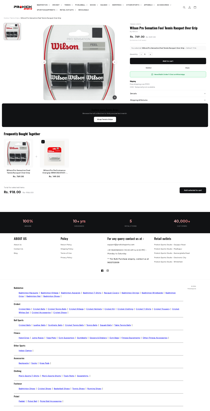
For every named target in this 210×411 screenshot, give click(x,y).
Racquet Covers (111, 293)
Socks (34, 363)
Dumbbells (82, 338)
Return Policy (66, 245)
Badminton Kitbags (49, 293)
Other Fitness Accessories (155, 338)
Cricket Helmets (94, 309)
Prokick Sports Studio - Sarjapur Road (169, 245)
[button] (43, 4)
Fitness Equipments (131, 338)
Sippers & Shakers (98, 338)
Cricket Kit (110, 309)
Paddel (22, 401)
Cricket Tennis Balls (57, 309)
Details (133, 93)
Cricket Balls (39, 309)
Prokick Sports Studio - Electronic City (170, 258)
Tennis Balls (91, 325)
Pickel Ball (32, 401)
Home (6, 18)
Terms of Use (66, 253)
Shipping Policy (67, 249)
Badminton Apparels (70, 293)
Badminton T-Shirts (92, 293)
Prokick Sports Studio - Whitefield (168, 262)
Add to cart (168, 61)
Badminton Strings (130, 293)
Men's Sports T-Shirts (29, 376)
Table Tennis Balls (122, 325)
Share (187, 68)
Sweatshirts (83, 376)
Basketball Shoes (62, 388)
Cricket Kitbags (76, 309)
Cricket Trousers (162, 309)
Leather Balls (39, 325)
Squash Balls (106, 325)
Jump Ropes (38, 338)
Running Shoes (94, 388)
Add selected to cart (193, 190)
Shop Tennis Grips (105, 119)
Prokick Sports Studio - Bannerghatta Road (172, 253)
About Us (18, 245)
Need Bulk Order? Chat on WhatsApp (169, 74)
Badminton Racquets (28, 293)
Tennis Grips (14, 18)
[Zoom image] (115, 97)
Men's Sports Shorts (51, 376)
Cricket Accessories (41, 312)
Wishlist (149, 68)
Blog (16, 253)
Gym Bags (114, 338)
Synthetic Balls (55, 325)
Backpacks (24, 363)
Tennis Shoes (78, 388)
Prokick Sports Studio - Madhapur (168, 249)
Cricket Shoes (60, 312)
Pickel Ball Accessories (51, 401)
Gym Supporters (66, 338)
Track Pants (69, 376)
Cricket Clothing (125, 309)
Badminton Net (33, 296)
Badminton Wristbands (152, 293)
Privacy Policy (66, 258)
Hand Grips (24, 338)
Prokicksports (192, 288)
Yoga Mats (51, 338)
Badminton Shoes (51, 296)
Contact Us (18, 249)
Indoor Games (25, 350)
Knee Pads (44, 363)
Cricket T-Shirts (143, 309)
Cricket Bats (24, 309)
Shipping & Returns (139, 100)
